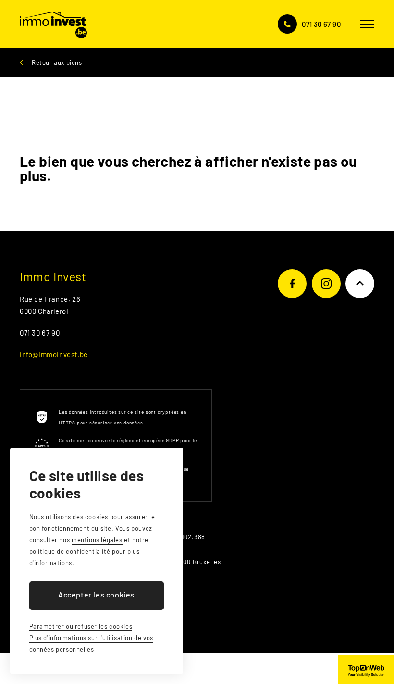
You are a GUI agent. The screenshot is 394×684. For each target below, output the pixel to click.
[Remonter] (359, 283)
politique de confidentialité (70, 551)
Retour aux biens (57, 62)
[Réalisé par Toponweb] (366, 669)
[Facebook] (292, 283)
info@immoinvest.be (54, 354)
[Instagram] (326, 283)
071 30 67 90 (321, 24)
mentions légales (97, 540)
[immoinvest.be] (53, 24)
